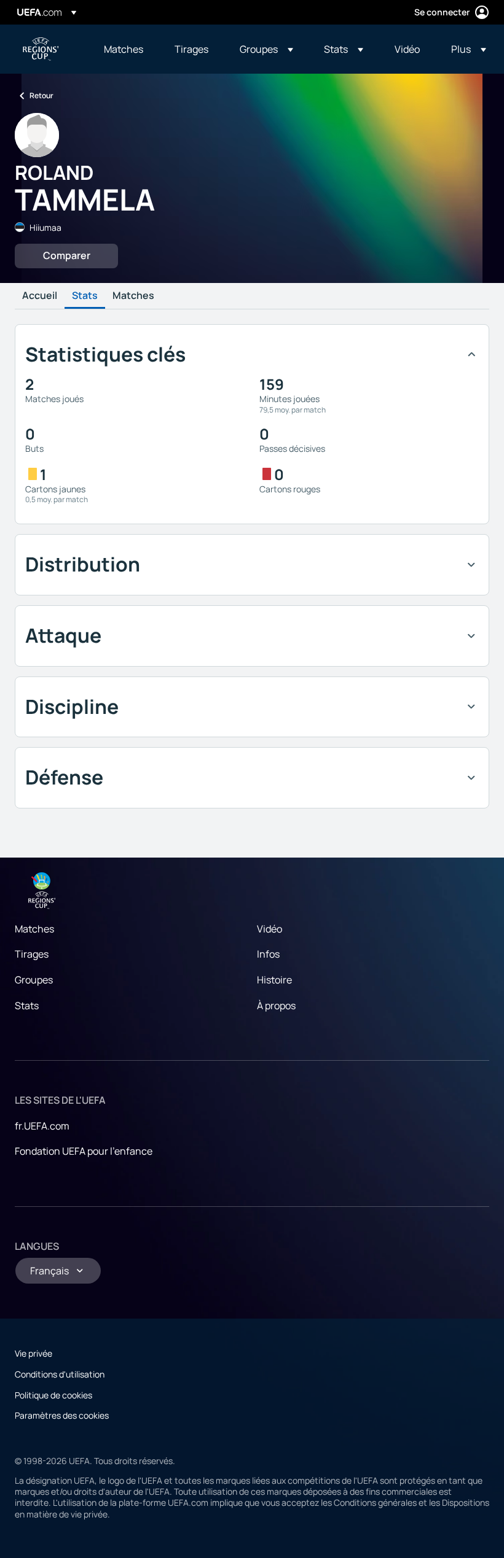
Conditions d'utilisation (59, 1374)
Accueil (39, 295)
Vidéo (269, 929)
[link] (123, 49)
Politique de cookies (53, 1395)
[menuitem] (124, 49)
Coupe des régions (40, 49)
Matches (133, 295)
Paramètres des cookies (62, 1415)
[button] (266, 49)
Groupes (34, 979)
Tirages (32, 954)
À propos (276, 1005)
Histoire (274, 979)
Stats (85, 295)
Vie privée (33, 1353)
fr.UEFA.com (42, 1126)
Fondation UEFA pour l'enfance (83, 1151)
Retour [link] (41, 95)
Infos (268, 954)
